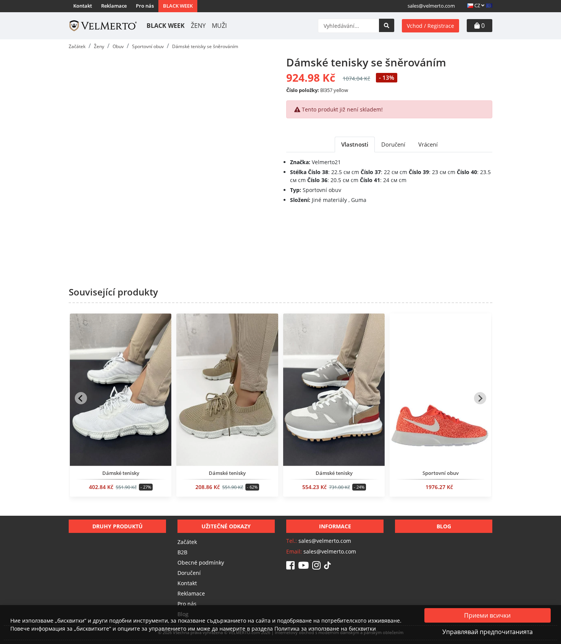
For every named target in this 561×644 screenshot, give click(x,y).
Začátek (187, 542)
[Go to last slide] (81, 398)
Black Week (178, 5)
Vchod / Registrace (430, 25)
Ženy (198, 25)
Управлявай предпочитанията (487, 632)
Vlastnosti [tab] (354, 144)
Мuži (219, 25)
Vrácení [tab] (428, 144)
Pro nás (145, 5)
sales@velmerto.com (431, 5)
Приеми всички (487, 615)
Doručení (189, 572)
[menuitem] (120, 408)
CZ (477, 5)
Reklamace (114, 5)
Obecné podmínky (200, 562)
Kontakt (82, 5)
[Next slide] (480, 398)
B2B (182, 552)
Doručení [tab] (393, 144)
